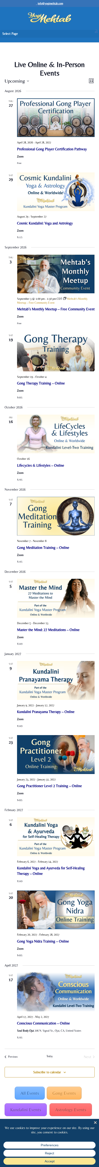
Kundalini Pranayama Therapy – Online (46, 712)
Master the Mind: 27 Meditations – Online (48, 630)
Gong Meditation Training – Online (43, 547)
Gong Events (64, 1093)
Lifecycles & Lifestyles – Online (40, 465)
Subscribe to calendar (47, 1072)
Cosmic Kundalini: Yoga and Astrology (45, 223)
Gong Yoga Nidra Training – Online (43, 941)
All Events (29, 1093)
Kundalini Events (25, 1109)
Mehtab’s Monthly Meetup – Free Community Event (56, 309)
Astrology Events (70, 1109)
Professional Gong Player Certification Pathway (52, 149)
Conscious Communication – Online (43, 1023)
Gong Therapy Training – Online (41, 383)
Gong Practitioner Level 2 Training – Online (49, 786)
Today (50, 1056)
